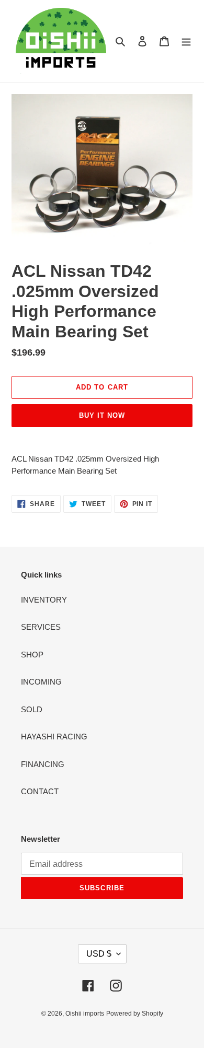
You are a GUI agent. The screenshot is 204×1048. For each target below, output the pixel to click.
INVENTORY (44, 599)
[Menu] (186, 41)
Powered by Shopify (134, 1013)
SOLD (31, 709)
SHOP (32, 654)
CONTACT (40, 791)
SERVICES (41, 626)
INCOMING (41, 681)
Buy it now (102, 415)
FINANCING (42, 764)
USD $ (98, 953)
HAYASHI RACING (54, 736)
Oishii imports (84, 1013)
